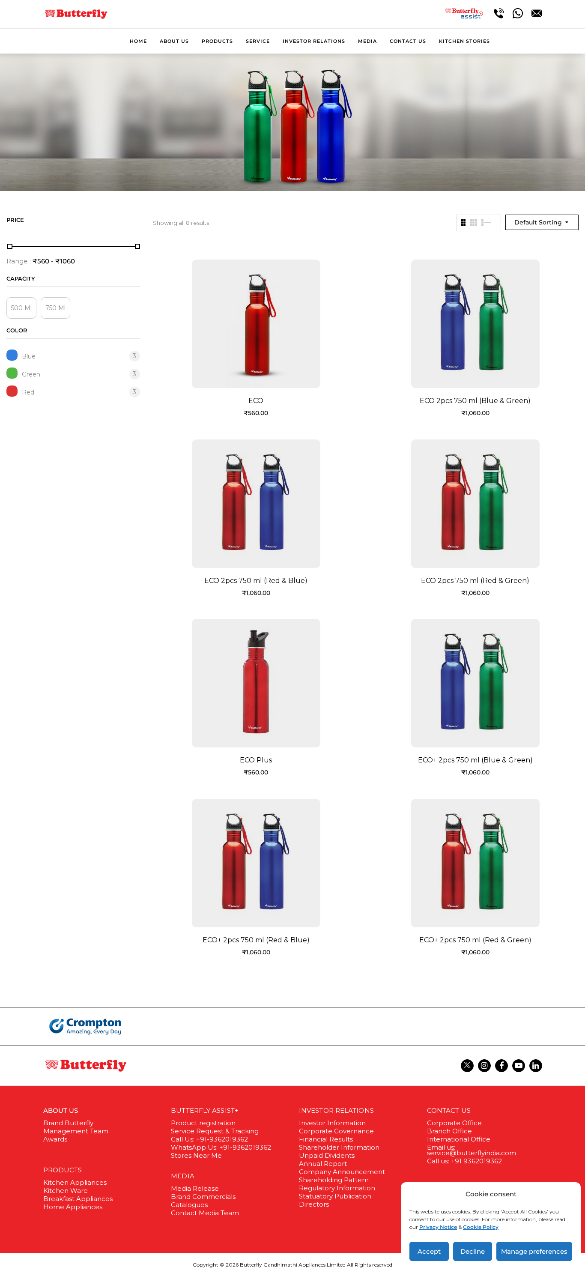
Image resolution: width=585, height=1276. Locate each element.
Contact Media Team (205, 1213)
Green (31, 374)
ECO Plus (256, 760)
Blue (29, 356)
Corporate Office (454, 1123)
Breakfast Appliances (78, 1199)
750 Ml (55, 308)
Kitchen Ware (65, 1190)
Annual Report (323, 1163)
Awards (55, 1139)
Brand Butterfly (68, 1123)
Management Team (75, 1131)
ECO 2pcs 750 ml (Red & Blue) (255, 581)
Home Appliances (72, 1207)
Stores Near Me (196, 1155)
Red (28, 392)
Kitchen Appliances (75, 1182)
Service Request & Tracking (215, 1131)
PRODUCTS (62, 1170)
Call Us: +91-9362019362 (209, 1139)
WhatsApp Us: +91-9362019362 (221, 1147)
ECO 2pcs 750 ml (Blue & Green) (475, 401)
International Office (458, 1139)
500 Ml (21, 308)
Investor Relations (336, 1110)
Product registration (203, 1123)
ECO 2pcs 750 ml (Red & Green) (475, 581)
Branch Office (449, 1131)
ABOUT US (60, 1110)
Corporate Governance (336, 1131)
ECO (255, 401)
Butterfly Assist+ (205, 1110)
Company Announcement (342, 1172)
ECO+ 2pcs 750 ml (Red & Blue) (256, 940)
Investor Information (332, 1123)
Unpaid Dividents (327, 1155)
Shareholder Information (339, 1147)
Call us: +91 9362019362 (464, 1161)
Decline (472, 1251)
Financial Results (326, 1139)
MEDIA (182, 1176)
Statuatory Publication (335, 1196)
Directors (314, 1204)
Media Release (195, 1188)
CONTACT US (449, 1110)
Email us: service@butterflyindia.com (471, 1150)
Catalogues (189, 1205)
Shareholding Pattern (334, 1180)
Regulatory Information (337, 1188)
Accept (429, 1251)
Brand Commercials (203, 1196)
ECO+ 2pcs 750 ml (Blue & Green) (475, 760)
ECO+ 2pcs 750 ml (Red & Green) (475, 940)
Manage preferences (534, 1251)
